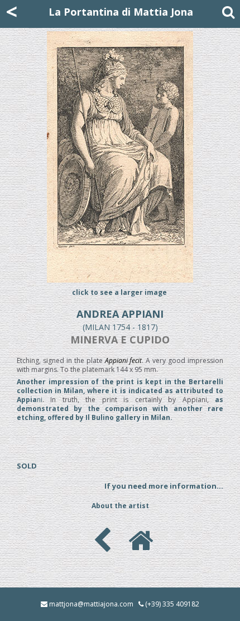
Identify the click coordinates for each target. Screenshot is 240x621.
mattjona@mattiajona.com (91, 604)
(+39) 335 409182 (172, 604)
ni (120, 390)
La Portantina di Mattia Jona (121, 11)
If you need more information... (163, 486)
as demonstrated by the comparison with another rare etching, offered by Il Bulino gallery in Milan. (120, 408)
